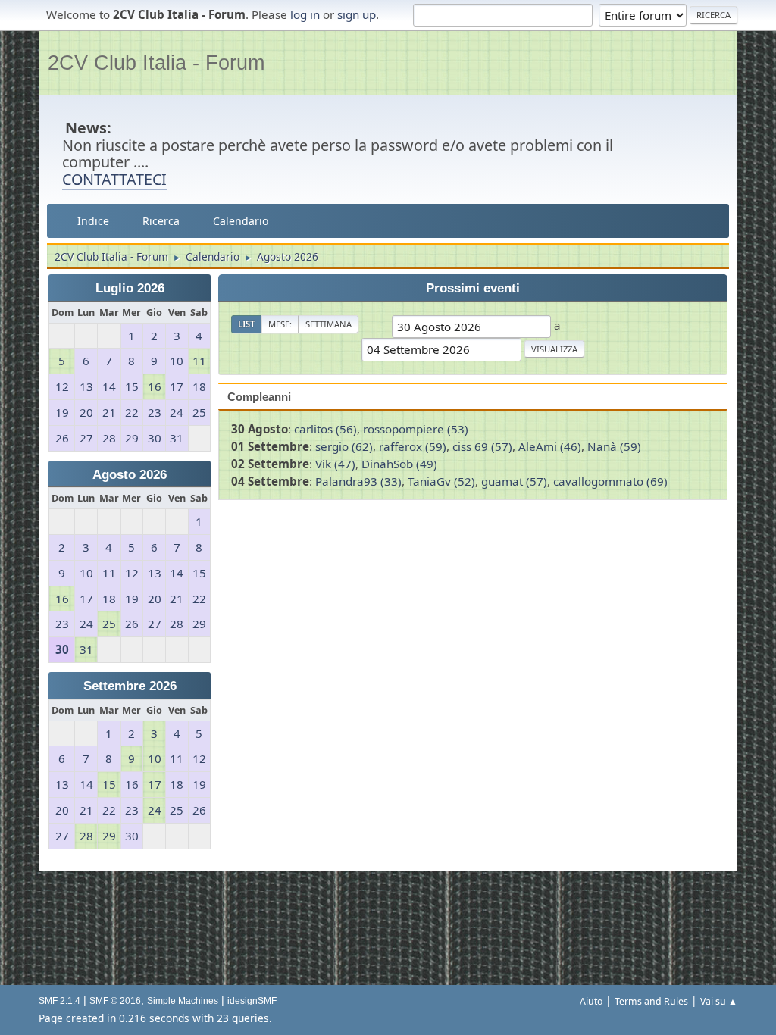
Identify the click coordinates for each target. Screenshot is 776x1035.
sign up (356, 14)
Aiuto (591, 1001)
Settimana (328, 324)
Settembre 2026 (130, 686)
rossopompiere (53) (415, 428)
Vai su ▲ (718, 1001)
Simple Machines (182, 1001)
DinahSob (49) (399, 463)
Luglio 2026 (129, 288)
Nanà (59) (614, 446)
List (246, 324)
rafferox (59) (412, 446)
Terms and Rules (651, 1001)
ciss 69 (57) (482, 446)
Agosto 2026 (129, 474)
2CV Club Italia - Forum (156, 62)
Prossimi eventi (473, 288)
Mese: (280, 324)
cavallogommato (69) (610, 481)
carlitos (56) (325, 428)
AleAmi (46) (549, 446)
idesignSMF (252, 1001)
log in (305, 14)
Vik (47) (335, 463)
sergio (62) (344, 446)
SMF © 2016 (115, 1001)
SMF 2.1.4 (59, 1001)
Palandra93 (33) (358, 481)
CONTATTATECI (114, 179)
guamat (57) (514, 481)
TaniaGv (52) (441, 481)
